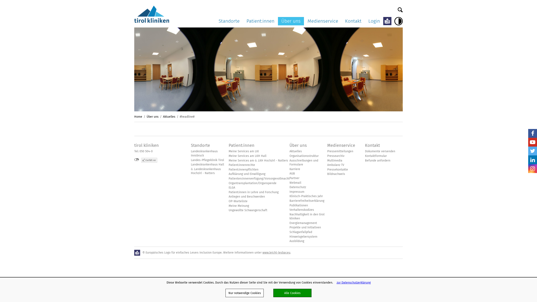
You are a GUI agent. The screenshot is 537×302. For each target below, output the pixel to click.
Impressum (296, 192)
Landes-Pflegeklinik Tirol (207, 160)
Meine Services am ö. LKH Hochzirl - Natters (258, 161)
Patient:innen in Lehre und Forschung (254, 192)
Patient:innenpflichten (243, 170)
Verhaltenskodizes (301, 210)
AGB (292, 174)
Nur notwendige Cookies (244, 293)
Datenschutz (297, 187)
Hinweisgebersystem (303, 237)
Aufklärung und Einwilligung (247, 174)
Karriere (294, 169)
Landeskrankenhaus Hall (207, 165)
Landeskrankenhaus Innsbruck (204, 153)
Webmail (295, 183)
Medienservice (323, 21)
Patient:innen (260, 21)
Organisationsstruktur (304, 156)
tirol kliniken (146, 145)
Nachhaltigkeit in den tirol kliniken (307, 216)
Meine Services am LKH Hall (247, 156)
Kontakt (353, 21)
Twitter (532, 151)
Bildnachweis (336, 174)
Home (138, 117)
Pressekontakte (337, 170)
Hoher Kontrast (398, 21)
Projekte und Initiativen (305, 227)
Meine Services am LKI (244, 151)
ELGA (232, 188)
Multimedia (334, 161)
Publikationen (298, 205)
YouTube (532, 142)
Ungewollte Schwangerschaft (248, 210)
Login (374, 21)
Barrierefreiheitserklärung (306, 201)
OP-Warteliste (238, 201)
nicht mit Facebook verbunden (136, 160)
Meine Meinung (239, 206)
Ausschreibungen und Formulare (303, 163)
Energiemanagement (303, 223)
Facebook (532, 133)
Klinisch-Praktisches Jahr (306, 196)
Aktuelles (169, 117)
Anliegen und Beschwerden (247, 197)
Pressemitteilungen (340, 151)
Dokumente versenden (380, 151)
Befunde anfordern (377, 161)
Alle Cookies (292, 293)
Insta (532, 168)
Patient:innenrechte (242, 165)
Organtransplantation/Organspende (252, 183)
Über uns (291, 21)
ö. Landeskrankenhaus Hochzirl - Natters (206, 171)
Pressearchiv (335, 156)
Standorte (229, 21)
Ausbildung (296, 241)
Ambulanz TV (335, 165)
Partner (294, 178)
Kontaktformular (376, 156)
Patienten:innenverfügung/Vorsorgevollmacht (259, 179)
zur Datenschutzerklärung (354, 282)
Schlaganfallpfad (300, 232)
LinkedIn (532, 159)
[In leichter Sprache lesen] (387, 21)
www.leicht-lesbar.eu (276, 252)
